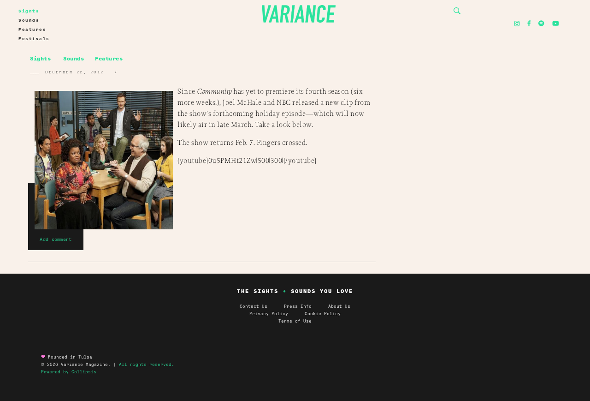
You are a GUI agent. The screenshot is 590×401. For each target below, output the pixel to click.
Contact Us (253, 306)
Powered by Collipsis (68, 372)
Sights (28, 11)
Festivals (34, 38)
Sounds (28, 20)
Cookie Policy (323, 313)
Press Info (298, 306)
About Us (339, 306)
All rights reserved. (146, 364)
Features (32, 29)
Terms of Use (295, 321)
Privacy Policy (277, 313)
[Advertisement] (479, 132)
